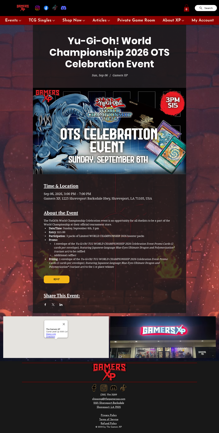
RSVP (56, 279)
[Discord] (64, 8)
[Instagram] (37, 8)
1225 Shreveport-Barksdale (108, 403)
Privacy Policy (109, 415)
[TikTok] (55, 8)
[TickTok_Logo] (123, 387)
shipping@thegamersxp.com (108, 399)
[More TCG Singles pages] (53, 20)
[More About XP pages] (183, 20)
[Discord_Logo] (113, 387)
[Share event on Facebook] (45, 304)
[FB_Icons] (94, 387)
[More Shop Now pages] (84, 20)
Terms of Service (108, 419)
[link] (187, 8)
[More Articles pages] (109, 20)
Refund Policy (109, 423)
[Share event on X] (53, 304)
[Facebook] (46, 8)
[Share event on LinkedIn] (61, 304)
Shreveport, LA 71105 (109, 407)
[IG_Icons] (103, 387)
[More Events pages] (20, 20)
